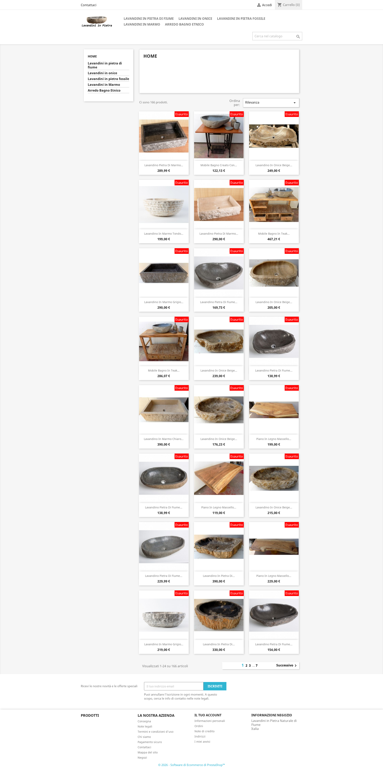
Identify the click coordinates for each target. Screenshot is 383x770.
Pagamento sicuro (150, 742)
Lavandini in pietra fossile (241, 18)
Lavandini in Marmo (142, 24)
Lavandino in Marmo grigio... (163, 302)
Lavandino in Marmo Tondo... (163, 233)
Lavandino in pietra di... (219, 576)
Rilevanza (271, 102)
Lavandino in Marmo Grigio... (163, 644)
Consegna (144, 721)
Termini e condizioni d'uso (155, 731)
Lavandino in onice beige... (274, 165)
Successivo (287, 665)
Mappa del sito (148, 752)
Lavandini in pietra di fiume (149, 18)
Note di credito (204, 731)
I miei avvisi (202, 741)
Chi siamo (144, 737)
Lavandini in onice (195, 18)
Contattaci (88, 5)
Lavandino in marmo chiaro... (164, 439)
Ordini (198, 726)
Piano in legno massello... (273, 439)
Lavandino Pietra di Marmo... (163, 165)
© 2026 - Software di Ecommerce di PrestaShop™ (191, 765)
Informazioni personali (209, 721)
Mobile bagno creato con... (218, 165)
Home (92, 56)
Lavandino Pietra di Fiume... (218, 302)
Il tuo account (207, 715)
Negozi (142, 757)
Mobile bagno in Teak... (274, 233)
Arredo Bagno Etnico (184, 24)
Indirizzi (199, 736)
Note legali (145, 726)
